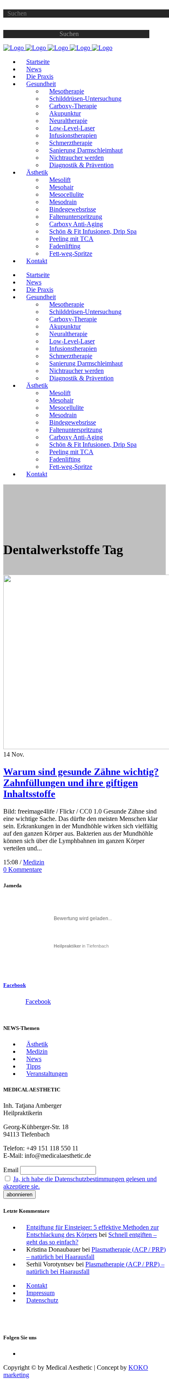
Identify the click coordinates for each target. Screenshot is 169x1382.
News (33, 1058)
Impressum (40, 1292)
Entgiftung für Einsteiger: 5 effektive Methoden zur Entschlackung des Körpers (92, 1231)
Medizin (33, 862)
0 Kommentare (22, 869)
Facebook (14, 985)
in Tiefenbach (81, 945)
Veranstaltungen (47, 1073)
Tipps (33, 1066)
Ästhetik (37, 1044)
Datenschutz (42, 1300)
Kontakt (36, 1285)
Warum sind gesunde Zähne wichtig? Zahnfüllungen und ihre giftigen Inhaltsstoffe (81, 782)
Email (10, 1169)
